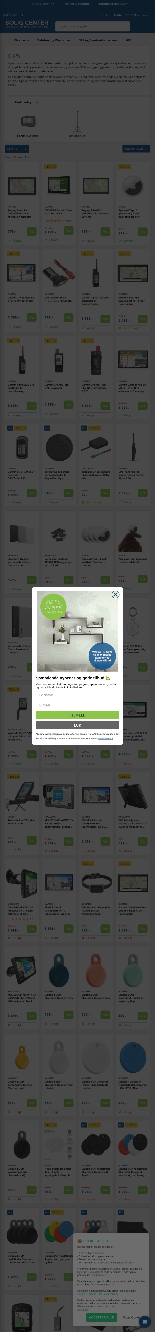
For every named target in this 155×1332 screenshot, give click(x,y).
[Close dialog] (115, 594)
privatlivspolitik (105, 738)
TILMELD (78, 715)
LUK (77, 725)
